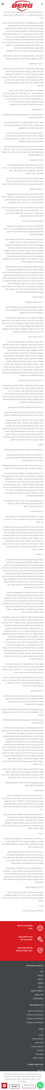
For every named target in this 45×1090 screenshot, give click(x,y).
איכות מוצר (39, 1042)
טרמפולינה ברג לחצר (35, 1011)
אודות (41, 1035)
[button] (40, 1085)
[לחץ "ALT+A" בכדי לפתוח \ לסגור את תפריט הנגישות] (4, 1085)
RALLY (40, 987)
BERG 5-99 (39, 995)
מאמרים (40, 1050)
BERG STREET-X (37, 991)
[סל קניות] (3, 3)
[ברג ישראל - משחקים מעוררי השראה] (22, 6)
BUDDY (40, 983)
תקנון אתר (39, 1054)
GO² (41, 971)
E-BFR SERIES (38, 998)
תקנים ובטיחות (37, 1039)
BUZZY (40, 975)
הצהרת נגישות (38, 1058)
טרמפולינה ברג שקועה (35, 1018)
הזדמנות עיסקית (37, 1046)
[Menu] (42, 3)
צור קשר (40, 1070)
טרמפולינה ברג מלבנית (35, 1022)
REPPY (40, 979)
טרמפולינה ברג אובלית (35, 1015)
